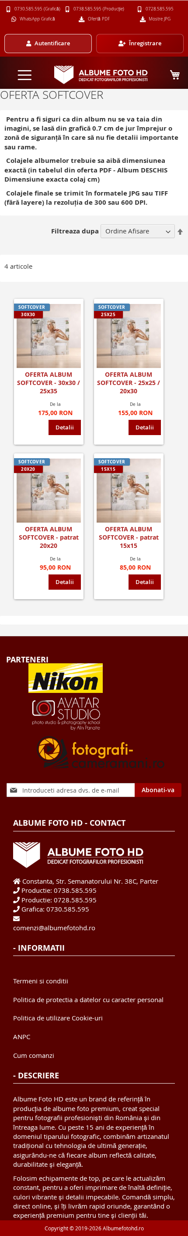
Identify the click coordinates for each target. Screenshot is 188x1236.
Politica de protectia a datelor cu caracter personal (88, 999)
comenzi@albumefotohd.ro (54, 927)
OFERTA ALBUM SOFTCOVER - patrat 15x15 (129, 537)
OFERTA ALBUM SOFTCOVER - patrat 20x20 (49, 537)
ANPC (21, 1036)
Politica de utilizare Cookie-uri (58, 1017)
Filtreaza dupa (75, 231)
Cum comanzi (33, 1055)
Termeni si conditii (40, 980)
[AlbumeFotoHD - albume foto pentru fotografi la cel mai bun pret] (101, 75)
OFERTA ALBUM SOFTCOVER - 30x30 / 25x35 (48, 382)
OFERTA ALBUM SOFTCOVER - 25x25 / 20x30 (128, 382)
